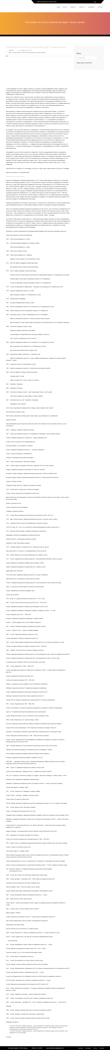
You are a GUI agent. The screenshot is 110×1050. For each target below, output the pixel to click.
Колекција (91, 7)
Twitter (95, 1048)
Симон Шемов (41, 52)
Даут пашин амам (14, 52)
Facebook (80, 1048)
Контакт (100, 7)
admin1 (11, 50)
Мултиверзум (31, 52)
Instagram (88, 1048)
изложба (24, 52)
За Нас (65, 7)
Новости (81, 7)
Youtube (101, 1048)
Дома (58, 7)
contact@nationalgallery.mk (55, 1048)
